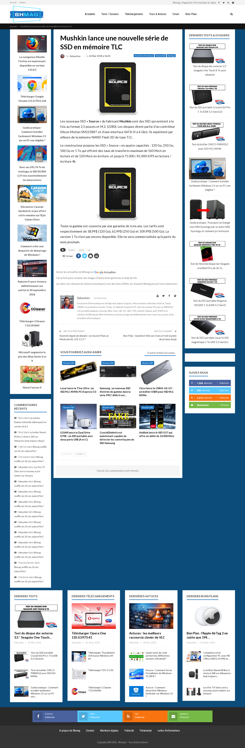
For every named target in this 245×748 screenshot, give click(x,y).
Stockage (171, 56)
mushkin (71, 250)
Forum (175, 14)
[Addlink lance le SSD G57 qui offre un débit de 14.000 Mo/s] (157, 416)
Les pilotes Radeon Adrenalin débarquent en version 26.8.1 (30, 422)
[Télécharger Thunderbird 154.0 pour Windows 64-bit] (79, 656)
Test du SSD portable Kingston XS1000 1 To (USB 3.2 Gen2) (210, 303)
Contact (22, 2)
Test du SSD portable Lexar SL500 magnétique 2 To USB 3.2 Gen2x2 (210, 340)
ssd (89, 250)
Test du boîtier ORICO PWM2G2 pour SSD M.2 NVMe (210, 146)
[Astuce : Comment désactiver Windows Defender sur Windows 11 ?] (136, 691)
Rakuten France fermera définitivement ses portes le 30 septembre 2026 (32, 288)
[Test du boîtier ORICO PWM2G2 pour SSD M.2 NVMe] (21, 674)
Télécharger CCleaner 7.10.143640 (99, 689)
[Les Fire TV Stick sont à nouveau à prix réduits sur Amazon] (194, 691)
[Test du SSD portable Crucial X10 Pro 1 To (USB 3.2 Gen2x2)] (21, 656)
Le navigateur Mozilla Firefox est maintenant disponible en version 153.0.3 (32, 63)
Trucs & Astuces (157, 14)
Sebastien (23, 467)
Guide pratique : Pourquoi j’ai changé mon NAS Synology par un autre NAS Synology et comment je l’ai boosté (210, 227)
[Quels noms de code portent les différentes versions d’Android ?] (136, 656)
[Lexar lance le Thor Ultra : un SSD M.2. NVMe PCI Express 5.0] (78, 372)
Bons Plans (191, 14)
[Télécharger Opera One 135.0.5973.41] (94, 616)
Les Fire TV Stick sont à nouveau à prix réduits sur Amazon (29, 471)
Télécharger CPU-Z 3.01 (101, 670)
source (81, 250)
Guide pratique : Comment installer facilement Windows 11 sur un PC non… (44, 692)
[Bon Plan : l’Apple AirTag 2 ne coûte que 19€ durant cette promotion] (209, 616)
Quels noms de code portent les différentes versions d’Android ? (158, 655)
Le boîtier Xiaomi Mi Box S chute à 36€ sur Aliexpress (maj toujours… (217, 673)
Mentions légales (109, 730)
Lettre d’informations (169, 730)
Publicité (129, 730)
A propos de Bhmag (69, 730)
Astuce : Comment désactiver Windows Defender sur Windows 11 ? (159, 692)
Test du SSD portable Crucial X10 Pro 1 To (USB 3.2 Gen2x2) (209, 109)
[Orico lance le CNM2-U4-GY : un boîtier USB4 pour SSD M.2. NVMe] (157, 372)
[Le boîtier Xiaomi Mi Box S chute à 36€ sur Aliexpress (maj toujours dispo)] (194, 674)
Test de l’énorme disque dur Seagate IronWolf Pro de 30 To (210, 266)
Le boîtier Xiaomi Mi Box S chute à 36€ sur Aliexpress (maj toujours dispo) (30, 436)
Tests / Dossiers (110, 14)
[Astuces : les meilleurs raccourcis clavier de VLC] (151, 616)
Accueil (13, 2)
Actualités (90, 14)
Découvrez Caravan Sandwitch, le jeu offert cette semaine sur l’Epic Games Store (32, 213)
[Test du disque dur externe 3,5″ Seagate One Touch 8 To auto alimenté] (36, 616)
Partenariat (146, 730)
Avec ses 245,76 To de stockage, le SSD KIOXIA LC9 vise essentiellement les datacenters (32, 173)
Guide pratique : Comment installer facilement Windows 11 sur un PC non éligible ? (210, 185)
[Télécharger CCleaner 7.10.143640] (79, 691)
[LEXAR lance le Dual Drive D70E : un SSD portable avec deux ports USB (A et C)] (78, 416)
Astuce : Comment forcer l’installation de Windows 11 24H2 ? (159, 673)
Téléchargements (134, 14)
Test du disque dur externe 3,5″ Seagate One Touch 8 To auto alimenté (210, 70)
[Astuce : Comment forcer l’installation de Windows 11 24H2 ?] (136, 674)
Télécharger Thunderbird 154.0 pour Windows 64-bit (101, 655)
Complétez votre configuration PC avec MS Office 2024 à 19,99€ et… (216, 655)
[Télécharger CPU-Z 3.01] (79, 674)
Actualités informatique (144, 56)
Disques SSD (160, 56)
